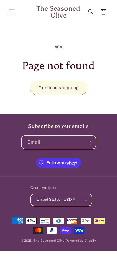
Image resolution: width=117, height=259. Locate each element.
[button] (11, 12)
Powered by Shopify (81, 240)
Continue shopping (59, 87)
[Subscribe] (89, 142)
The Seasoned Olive (49, 240)
